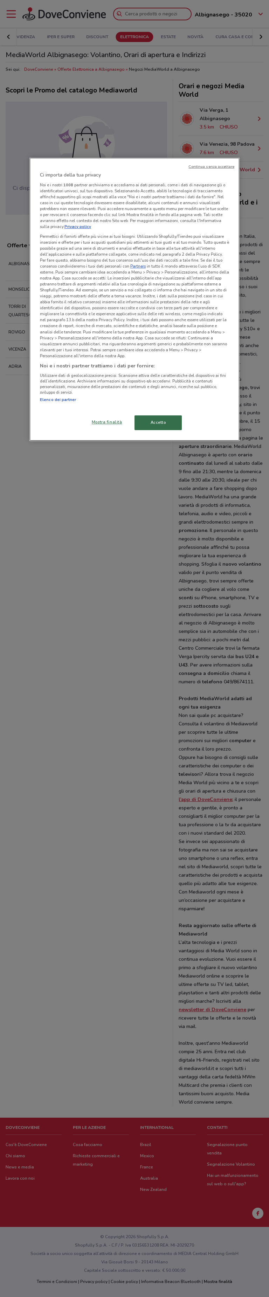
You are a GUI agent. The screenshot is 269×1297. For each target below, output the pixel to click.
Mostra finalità (107, 422)
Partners (138, 266)
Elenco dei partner (58, 399)
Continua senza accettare (211, 166)
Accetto (158, 422)
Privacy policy (77, 226)
